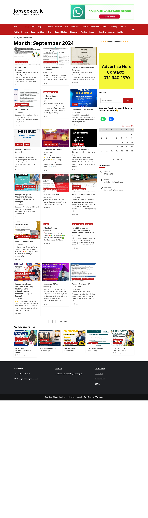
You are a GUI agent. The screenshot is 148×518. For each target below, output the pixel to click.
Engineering (36, 27)
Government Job (37, 32)
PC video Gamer (50, 228)
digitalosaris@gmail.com (113, 182)
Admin (75, 224)
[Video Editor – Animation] (83, 98)
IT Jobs (55, 92)
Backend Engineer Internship (23, 151)
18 (112, 146)
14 (127, 142)
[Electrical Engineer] (98, 338)
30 (101, 155)
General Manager (45, 343)
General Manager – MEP (49, 348)
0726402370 (108, 174)
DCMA (97, 384)
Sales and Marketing (54, 27)
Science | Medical (60, 32)
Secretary (19, 343)
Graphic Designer (25, 236)
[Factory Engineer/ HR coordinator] (83, 272)
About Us (58, 369)
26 (117, 151)
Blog (26, 27)
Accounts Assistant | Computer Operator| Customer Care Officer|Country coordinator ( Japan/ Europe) (24, 290)
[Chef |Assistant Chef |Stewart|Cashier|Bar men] (83, 138)
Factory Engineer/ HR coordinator (81, 285)
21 (127, 146)
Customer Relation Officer (83, 67)
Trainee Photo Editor (24, 242)
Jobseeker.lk (28, 10)
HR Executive (20, 67)
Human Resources (72, 27)
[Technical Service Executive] (83, 183)
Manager (32, 186)
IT (21, 27)
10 (106, 142)
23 (101, 151)
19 (117, 146)
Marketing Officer (51, 284)
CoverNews (88, 397)
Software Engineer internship (51, 97)
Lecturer (92, 32)
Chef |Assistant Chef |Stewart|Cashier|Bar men (83, 151)
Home (16, 27)
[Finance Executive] (55, 183)
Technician (89, 224)
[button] (133, 29)
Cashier (120, 32)
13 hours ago (93, 351)
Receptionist (20, 189)
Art (17, 236)
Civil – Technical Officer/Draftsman (120, 349)
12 (117, 142)
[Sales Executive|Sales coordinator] (55, 138)
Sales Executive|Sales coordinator (52, 151)
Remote (123, 27)
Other (48, 32)
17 (106, 146)
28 (127, 151)
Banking (24, 32)
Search (102, 92)
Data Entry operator (107, 32)
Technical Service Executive (83, 194)
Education (74, 32)
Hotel (104, 27)
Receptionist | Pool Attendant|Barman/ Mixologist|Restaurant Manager (24, 198)
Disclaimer (99, 374)
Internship (113, 27)
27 (122, 151)
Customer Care (77, 62)
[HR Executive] (27, 56)
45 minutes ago (45, 351)
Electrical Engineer (95, 348)
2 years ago (20, 70)
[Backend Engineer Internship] (27, 138)
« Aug (114, 159)
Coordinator (48, 142)
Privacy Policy (100, 369)
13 (61, 321)
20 (122, 146)
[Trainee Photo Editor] (27, 230)
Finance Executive (51, 194)
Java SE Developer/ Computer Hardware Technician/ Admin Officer (83, 230)
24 (106, 151)
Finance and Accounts (90, 27)
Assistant (19, 186)
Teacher (84, 32)
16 (101, 146)
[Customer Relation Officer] (83, 56)
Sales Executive (21, 110)
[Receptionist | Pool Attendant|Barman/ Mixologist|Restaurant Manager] (27, 183)
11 (112, 142)
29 (132, 151)
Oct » (119, 159)
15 (132, 142)
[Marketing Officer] (55, 272)
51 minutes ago (70, 351)
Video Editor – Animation (82, 110)
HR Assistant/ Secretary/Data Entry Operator (23, 350)
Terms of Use (100, 379)
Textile (16, 32)
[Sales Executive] (27, 98)
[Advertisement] (74, 414)
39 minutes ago (21, 355)
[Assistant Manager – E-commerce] (55, 56)
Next (65, 321)
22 (132, 146)
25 (112, 151)
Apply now (18, 85)
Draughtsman (118, 340)
